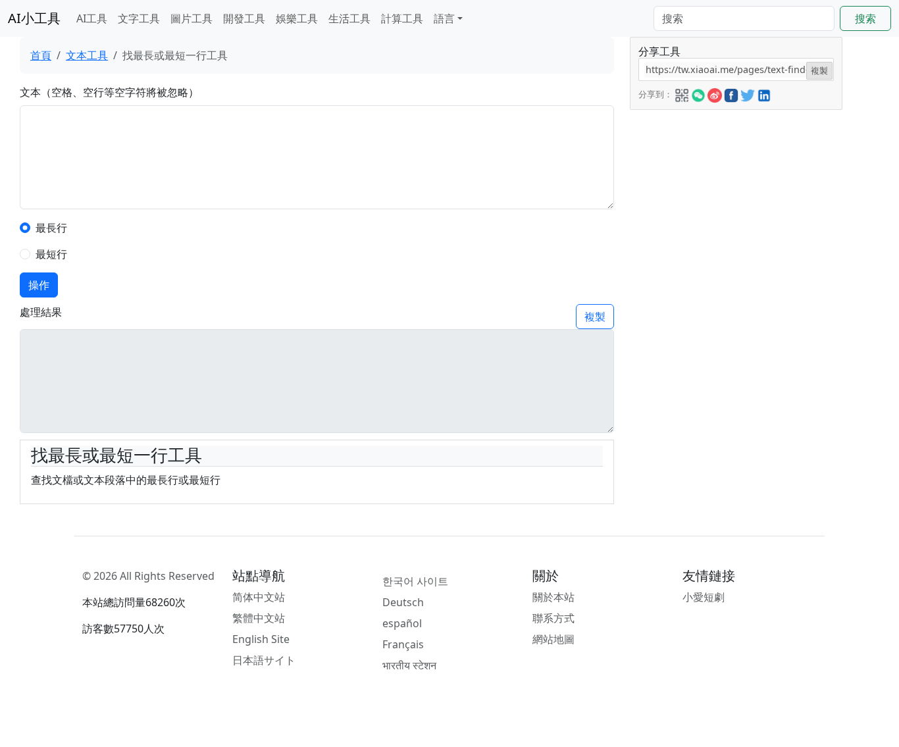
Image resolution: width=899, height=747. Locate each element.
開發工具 (244, 18)
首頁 (40, 55)
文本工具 (87, 55)
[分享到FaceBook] (731, 93)
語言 (444, 18)
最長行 (51, 227)
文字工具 (139, 18)
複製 (594, 316)
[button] (682, 93)
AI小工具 (34, 18)
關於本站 (553, 597)
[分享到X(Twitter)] (747, 93)
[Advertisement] (736, 192)
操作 (38, 285)
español (402, 623)
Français (403, 644)
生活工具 (349, 18)
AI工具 (91, 18)
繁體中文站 (258, 618)
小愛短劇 (703, 597)
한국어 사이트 (415, 581)
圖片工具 (191, 18)
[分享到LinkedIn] (764, 93)
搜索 (865, 18)
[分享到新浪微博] (714, 93)
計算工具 (402, 18)
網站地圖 (553, 639)
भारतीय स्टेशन (409, 665)
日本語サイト (263, 660)
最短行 (51, 254)
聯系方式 (553, 618)
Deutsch (403, 602)
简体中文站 (258, 597)
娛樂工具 (297, 18)
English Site (261, 639)
